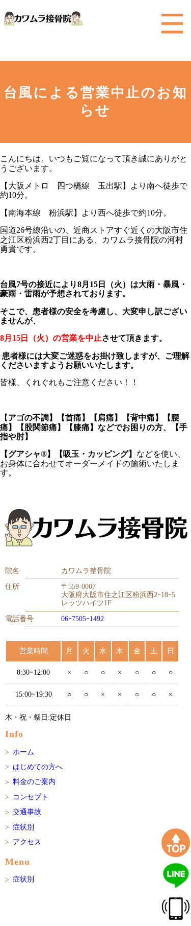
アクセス (27, 842)
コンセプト (30, 797)
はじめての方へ (38, 767)
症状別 (23, 827)
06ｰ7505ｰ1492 (82, 619)
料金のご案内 (34, 782)
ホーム (23, 752)
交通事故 (27, 812)
